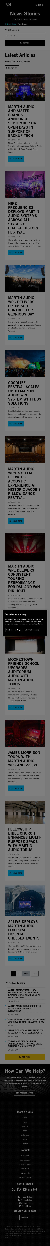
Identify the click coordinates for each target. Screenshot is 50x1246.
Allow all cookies (32, 630)
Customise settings (13, 630)
